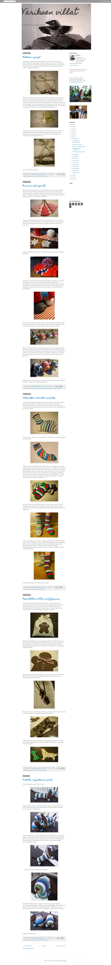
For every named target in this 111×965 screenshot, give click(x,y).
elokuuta (74, 158)
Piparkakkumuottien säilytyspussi (41, 599)
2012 (72, 177)
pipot (46, 176)
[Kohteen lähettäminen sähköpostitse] (57, 174)
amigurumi (30, 388)
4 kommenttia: (51, 937)
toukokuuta (75, 164)
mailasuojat (46, 388)
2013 (72, 175)
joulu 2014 (39, 176)
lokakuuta (74, 154)
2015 (72, 134)
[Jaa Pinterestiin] (64, 174)
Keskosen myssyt (31, 57)
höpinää (30, 589)
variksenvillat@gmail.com (77, 82)
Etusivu (44, 946)
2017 (72, 130)
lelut (43, 388)
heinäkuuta (75, 160)
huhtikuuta (74, 166)
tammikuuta (75, 172)
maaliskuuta (75, 168)
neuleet (42, 176)
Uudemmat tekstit (27, 946)
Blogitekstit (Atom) (30, 948)
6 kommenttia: (49, 587)
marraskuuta (75, 140)
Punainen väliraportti (34, 186)
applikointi (30, 770)
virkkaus (59, 388)
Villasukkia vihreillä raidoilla (39, 398)
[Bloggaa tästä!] (59, 174)
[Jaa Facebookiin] (62, 174)
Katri (79, 55)
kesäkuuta (74, 162)
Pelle (45, 322)
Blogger (65, 960)
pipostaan (33, 404)
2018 (72, 128)
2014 (72, 136)
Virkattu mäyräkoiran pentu (38, 780)
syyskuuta (74, 156)
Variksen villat (50, 12)
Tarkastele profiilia (73, 65)
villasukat (43, 589)
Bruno (33, 807)
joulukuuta (74, 138)
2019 (72, 126)
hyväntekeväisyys (32, 176)
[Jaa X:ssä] (61, 174)
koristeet (40, 388)
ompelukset (44, 770)
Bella (38, 807)
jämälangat (34, 589)
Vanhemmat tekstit (61, 946)
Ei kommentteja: (51, 174)
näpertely (55, 388)
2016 (72, 132)
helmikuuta (75, 170)
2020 (72, 124)
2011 (72, 179)
